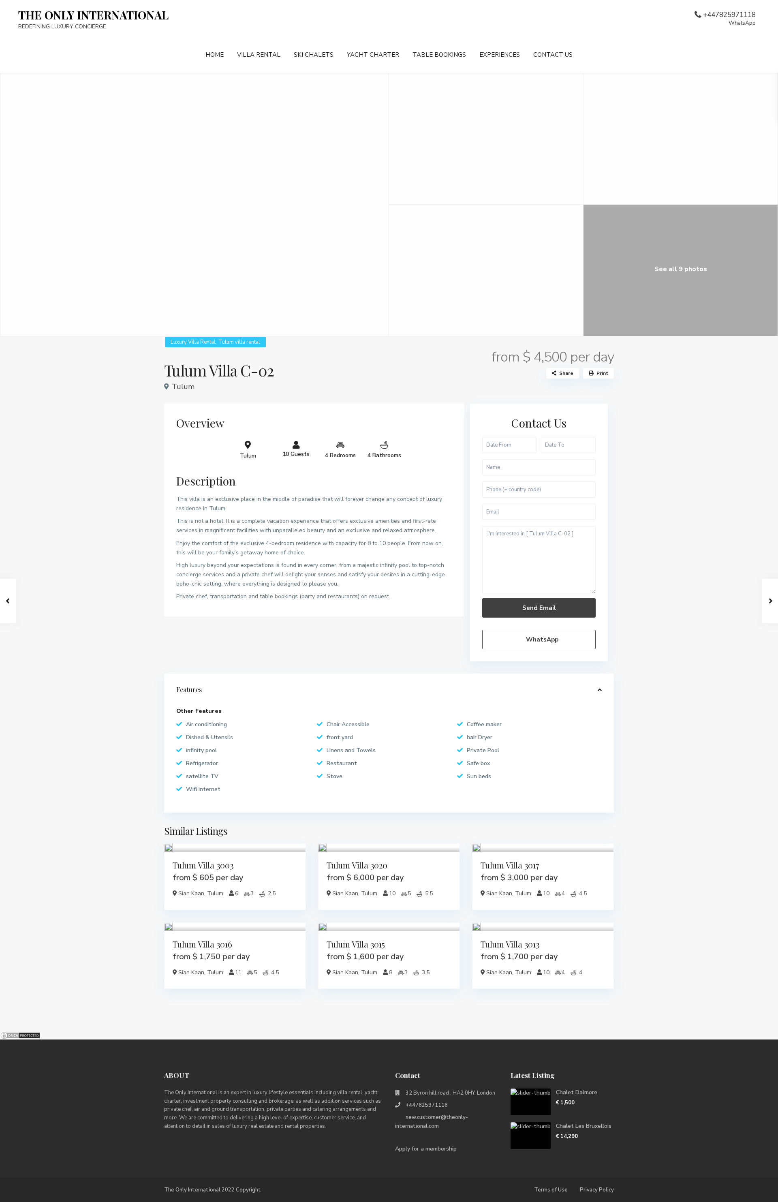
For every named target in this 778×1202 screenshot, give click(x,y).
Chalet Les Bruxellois (583, 1126)
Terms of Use (551, 1189)
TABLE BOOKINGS (439, 55)
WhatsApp (541, 639)
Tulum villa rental (239, 342)
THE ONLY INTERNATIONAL (93, 14)
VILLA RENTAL (258, 55)
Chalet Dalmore (576, 1092)
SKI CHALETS (313, 55)
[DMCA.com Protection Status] (20, 1035)
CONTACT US (553, 55)
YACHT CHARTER (373, 55)
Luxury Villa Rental (193, 342)
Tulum (183, 386)
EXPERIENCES (499, 55)
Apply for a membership (426, 1149)
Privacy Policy (597, 1189)
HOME (214, 55)
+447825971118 (729, 18)
